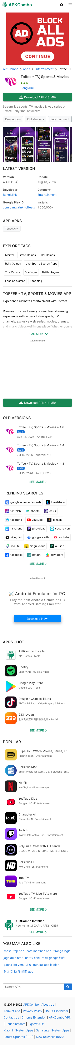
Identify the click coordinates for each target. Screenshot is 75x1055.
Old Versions (35, 119)
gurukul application (46, 964)
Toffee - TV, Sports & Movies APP (37, 293)
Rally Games (13, 263)
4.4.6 (10, 182)
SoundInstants (15, 1024)
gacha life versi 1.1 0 (17, 964)
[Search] (68, 986)
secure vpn (62, 528)
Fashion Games (15, 280)
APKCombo (10, 69)
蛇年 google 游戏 (53, 958)
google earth (40, 537)
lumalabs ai (58, 502)
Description (13, 119)
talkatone (16, 528)
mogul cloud (37, 546)
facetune (16, 519)
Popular (12, 742)
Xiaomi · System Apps (18, 1030)
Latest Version (19, 168)
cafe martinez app (38, 951)
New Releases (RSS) (50, 1037)
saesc (7, 951)
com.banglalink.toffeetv (19, 207)
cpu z (52, 511)
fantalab (15, 511)
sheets (35, 511)
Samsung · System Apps (52, 1030)
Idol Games (47, 255)
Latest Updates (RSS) (18, 1037)
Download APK (40, 97)
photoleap (38, 528)
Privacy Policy (32, 1011)
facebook (16, 554)
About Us (47, 1004)
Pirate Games (27, 255)
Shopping (36, 280)
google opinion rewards (25, 502)
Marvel (9, 255)
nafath (36, 554)
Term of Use (12, 1011)
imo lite (15, 546)
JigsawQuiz (36, 1024)
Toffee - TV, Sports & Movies (45, 77)
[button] (62, 5)
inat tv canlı (32, 958)
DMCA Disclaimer (56, 1011)
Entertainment (59, 119)
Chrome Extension (34, 1017)
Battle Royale (50, 272)
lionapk (57, 519)
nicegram (16, 537)
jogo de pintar (13, 958)
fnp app (19, 951)
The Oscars (12, 272)
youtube (37, 519)
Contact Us (11, 1017)
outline (59, 546)
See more (36, 481)
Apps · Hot (13, 642)
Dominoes (31, 272)
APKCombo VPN (60, 1017)
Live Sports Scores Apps (41, 263)
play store (56, 554)
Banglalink (28, 88)
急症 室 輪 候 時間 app (19, 971)
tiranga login (62, 951)
